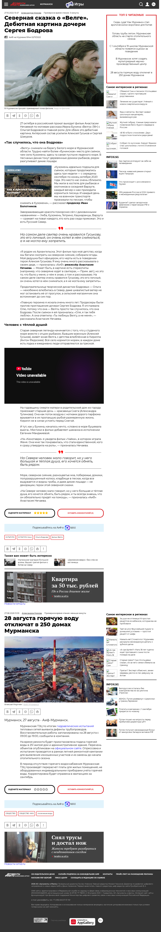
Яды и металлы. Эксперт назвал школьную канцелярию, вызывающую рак (135, 114)
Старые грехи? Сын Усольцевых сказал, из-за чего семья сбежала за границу (137, 662)
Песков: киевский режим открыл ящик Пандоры (135, 172)
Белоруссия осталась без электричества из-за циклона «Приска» (133, 690)
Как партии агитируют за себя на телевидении (135, 162)
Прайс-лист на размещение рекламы (134, 874)
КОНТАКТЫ (107, 874)
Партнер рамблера (58, 920)
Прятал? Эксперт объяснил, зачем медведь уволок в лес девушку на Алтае (136, 673)
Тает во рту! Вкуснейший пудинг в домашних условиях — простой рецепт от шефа (136, 631)
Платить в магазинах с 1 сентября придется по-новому (135, 710)
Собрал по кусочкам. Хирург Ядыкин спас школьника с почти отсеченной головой (138, 145)
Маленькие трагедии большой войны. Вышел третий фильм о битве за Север (33, 562)
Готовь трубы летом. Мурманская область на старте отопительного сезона (131, 36)
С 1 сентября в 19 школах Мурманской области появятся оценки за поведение (131, 49)
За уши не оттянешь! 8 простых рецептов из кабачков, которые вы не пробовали (138, 621)
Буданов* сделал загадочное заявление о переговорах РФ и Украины (134, 205)
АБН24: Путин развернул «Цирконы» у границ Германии (137, 700)
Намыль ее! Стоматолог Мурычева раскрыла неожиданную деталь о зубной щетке (137, 642)
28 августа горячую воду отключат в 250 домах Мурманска (131, 74)
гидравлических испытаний (75, 726)
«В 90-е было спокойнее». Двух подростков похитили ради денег (136, 134)
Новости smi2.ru (14, 603)
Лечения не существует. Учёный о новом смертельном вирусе (136, 102)
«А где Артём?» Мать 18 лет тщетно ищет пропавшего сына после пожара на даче (137, 652)
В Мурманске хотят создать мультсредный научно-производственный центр (131, 61)
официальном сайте (68, 748)
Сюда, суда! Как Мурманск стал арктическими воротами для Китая (131, 23)
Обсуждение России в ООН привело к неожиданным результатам (137, 193)
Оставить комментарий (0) (81, 513)
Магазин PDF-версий (41, 878)
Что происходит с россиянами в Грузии (134, 183)
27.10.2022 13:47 (11, 13)
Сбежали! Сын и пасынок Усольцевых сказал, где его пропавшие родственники (138, 93)
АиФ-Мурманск (31, 704)
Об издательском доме (43, 874)
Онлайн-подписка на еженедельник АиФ (78, 874)
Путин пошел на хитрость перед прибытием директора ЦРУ (135, 721)
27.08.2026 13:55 (11, 613)
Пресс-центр (61, 878)
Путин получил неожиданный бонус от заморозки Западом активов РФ (137, 731)
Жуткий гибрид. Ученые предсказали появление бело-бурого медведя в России (138, 125)
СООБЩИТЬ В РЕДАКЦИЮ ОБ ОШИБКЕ (88, 878)
